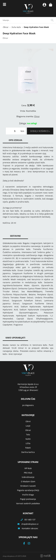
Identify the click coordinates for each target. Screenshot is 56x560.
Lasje (28, 425)
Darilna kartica (28, 452)
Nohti (28, 439)
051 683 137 (29, 519)
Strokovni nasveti (28, 486)
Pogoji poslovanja (28, 499)
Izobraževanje (28, 477)
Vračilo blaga (28, 494)
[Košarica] (50, 5)
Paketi (28, 447)
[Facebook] (25, 543)
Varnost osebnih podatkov (28, 503)
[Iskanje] (52, 20)
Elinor (37, 116)
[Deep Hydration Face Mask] (28, 74)
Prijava (44, 5)
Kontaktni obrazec (30, 528)
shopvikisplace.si (29, 524)
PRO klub (28, 472)
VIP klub (28, 468)
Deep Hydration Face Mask (36, 27)
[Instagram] (30, 543)
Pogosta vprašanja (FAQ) (28, 490)
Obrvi (28, 421)
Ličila (28, 443)
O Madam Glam (28, 481)
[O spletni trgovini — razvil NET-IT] (45, 556)
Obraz (5, 27)
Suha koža (16, 27)
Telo (28, 434)
